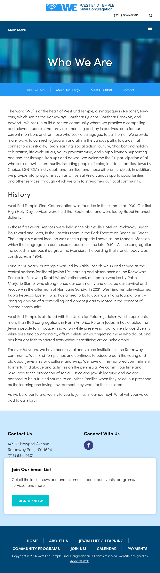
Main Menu (17, 29)
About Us (58, 540)
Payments (137, 548)
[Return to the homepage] (80, 7)
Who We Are (35, 90)
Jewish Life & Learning (101, 540)
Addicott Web (79, 561)
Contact (128, 90)
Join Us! (78, 548)
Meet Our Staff (101, 90)
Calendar (107, 548)
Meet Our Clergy (68, 90)
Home (32, 540)
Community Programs (36, 548)
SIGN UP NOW (30, 500)
